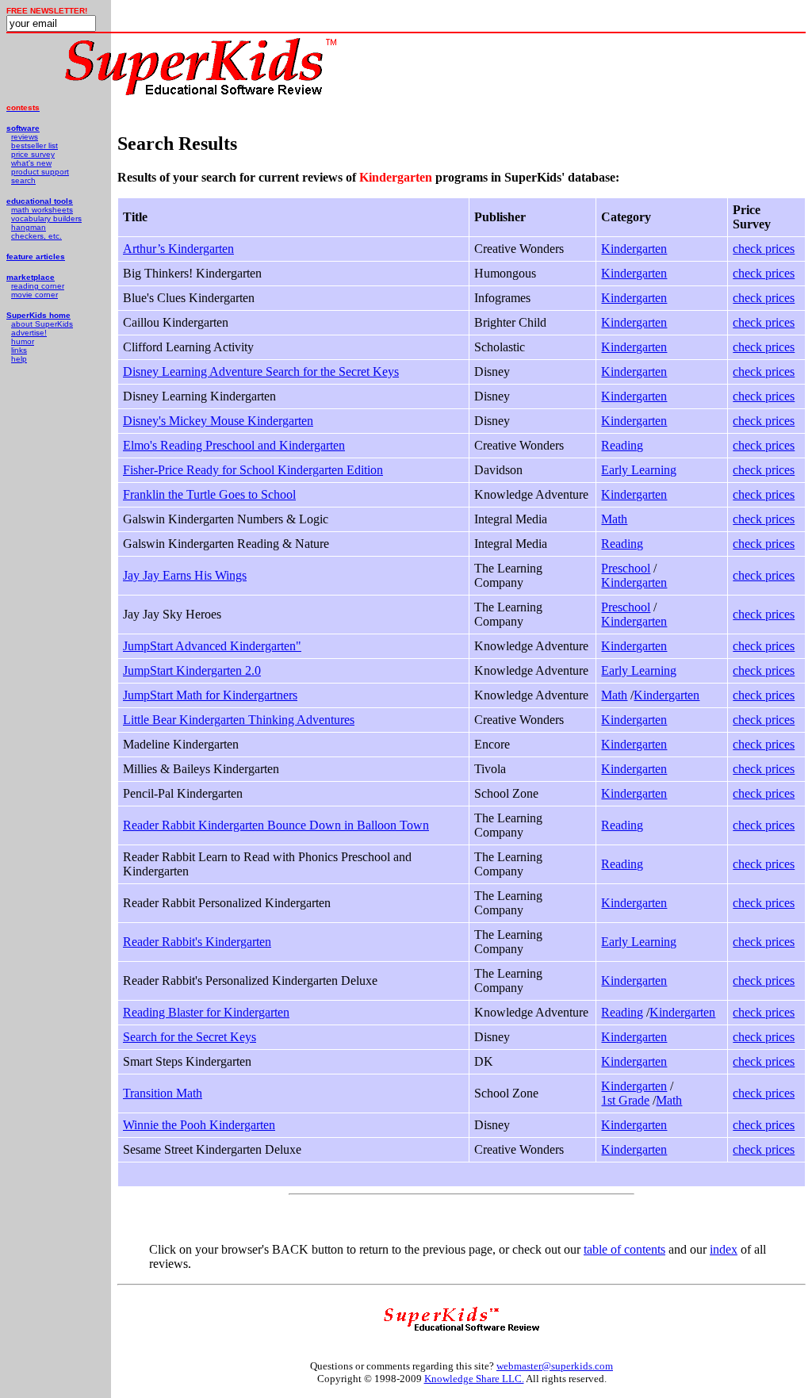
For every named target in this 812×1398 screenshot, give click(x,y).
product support (40, 171)
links (19, 350)
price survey (33, 154)
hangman (28, 227)
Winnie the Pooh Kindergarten (199, 1125)
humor (22, 341)
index (723, 1249)
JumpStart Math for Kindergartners (210, 695)
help (19, 358)
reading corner (37, 286)
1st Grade (625, 1100)
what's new (31, 163)
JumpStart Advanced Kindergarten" (212, 646)
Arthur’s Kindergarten (178, 248)
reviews (24, 136)
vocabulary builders (46, 218)
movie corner (34, 294)
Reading (622, 445)
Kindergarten (634, 248)
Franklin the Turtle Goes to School (209, 494)
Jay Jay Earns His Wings (185, 575)
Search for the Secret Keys (189, 1037)
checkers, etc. (36, 236)
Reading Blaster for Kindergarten (206, 1012)
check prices (764, 248)
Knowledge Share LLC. (474, 1379)
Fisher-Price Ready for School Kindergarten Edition (253, 470)
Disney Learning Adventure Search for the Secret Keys (261, 371)
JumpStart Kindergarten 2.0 (192, 670)
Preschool (625, 568)
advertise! (29, 332)
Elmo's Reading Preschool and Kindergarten (234, 445)
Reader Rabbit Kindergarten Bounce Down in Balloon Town (276, 825)
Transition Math (162, 1093)
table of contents (624, 1249)
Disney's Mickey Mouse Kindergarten (218, 420)
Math (614, 519)
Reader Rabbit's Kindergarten (197, 941)
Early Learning (638, 470)
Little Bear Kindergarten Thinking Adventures (238, 719)
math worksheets (42, 209)
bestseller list (34, 145)
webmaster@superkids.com (554, 1366)
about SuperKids (42, 324)
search (23, 180)
